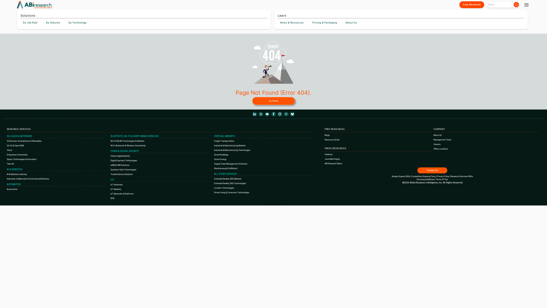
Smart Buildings (221, 155)
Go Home (273, 101)
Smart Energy (220, 159)
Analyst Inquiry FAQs (401, 176)
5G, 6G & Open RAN (15, 145)
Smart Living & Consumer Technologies (231, 192)
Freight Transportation (224, 141)
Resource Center (332, 140)
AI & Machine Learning (17, 174)
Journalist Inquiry (332, 159)
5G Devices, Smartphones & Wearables (24, 141)
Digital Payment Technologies (124, 160)
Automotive (12, 189)
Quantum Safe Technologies (123, 170)
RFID (113, 198)
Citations (329, 154)
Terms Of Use (442, 179)
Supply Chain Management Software (230, 164)
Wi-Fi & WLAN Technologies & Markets (127, 141)
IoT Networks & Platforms (122, 194)
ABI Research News (333, 163)
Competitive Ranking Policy (423, 176)
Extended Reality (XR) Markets (227, 179)
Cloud (9, 150)
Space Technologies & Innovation (21, 159)
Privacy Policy (443, 176)
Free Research (472, 4)
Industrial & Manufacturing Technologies (232, 150)
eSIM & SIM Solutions (120, 165)
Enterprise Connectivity (17, 155)
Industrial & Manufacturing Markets (230, 145)
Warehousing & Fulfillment (225, 168)
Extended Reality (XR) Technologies (230, 183)
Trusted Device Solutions (122, 174)
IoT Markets (116, 189)
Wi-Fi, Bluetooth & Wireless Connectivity (128, 145)
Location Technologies (224, 188)
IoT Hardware (117, 185)
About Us (437, 135)
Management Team (442, 140)
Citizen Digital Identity (120, 156)
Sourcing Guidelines (425, 179)
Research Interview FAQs (462, 176)
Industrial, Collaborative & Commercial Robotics (28, 179)
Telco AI (10, 164)
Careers (437, 144)
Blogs (327, 135)
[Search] (516, 4)
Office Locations (440, 149)
